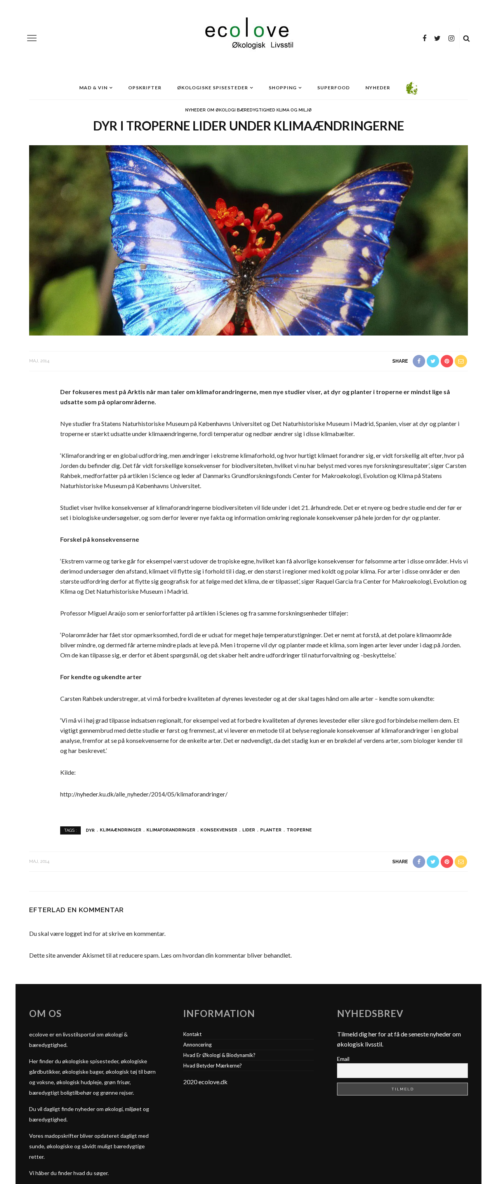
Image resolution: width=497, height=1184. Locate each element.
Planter (271, 830)
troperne (299, 830)
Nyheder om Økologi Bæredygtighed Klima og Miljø (248, 110)
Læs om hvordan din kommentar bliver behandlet (225, 955)
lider (248, 830)
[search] (466, 38)
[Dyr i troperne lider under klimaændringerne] (248, 239)
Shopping (283, 87)
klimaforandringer (170, 830)
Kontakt (192, 1034)
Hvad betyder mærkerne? (212, 1065)
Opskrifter (145, 87)
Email (343, 1058)
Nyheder (377, 87)
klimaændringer (120, 830)
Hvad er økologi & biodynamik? (219, 1055)
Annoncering (197, 1044)
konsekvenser (218, 830)
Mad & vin (93, 87)
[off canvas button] (31, 38)
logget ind (78, 933)
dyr (90, 830)
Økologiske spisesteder (212, 87)
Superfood (333, 87)
